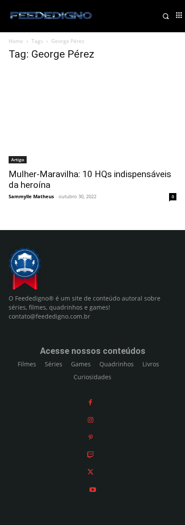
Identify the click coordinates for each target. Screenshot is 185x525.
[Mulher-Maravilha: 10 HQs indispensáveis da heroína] (92, 116)
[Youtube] (92, 489)
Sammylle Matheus (31, 196)
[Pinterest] (90, 437)
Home (16, 41)
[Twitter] (90, 472)
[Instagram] (90, 420)
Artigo (17, 160)
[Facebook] (90, 402)
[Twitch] (90, 454)
